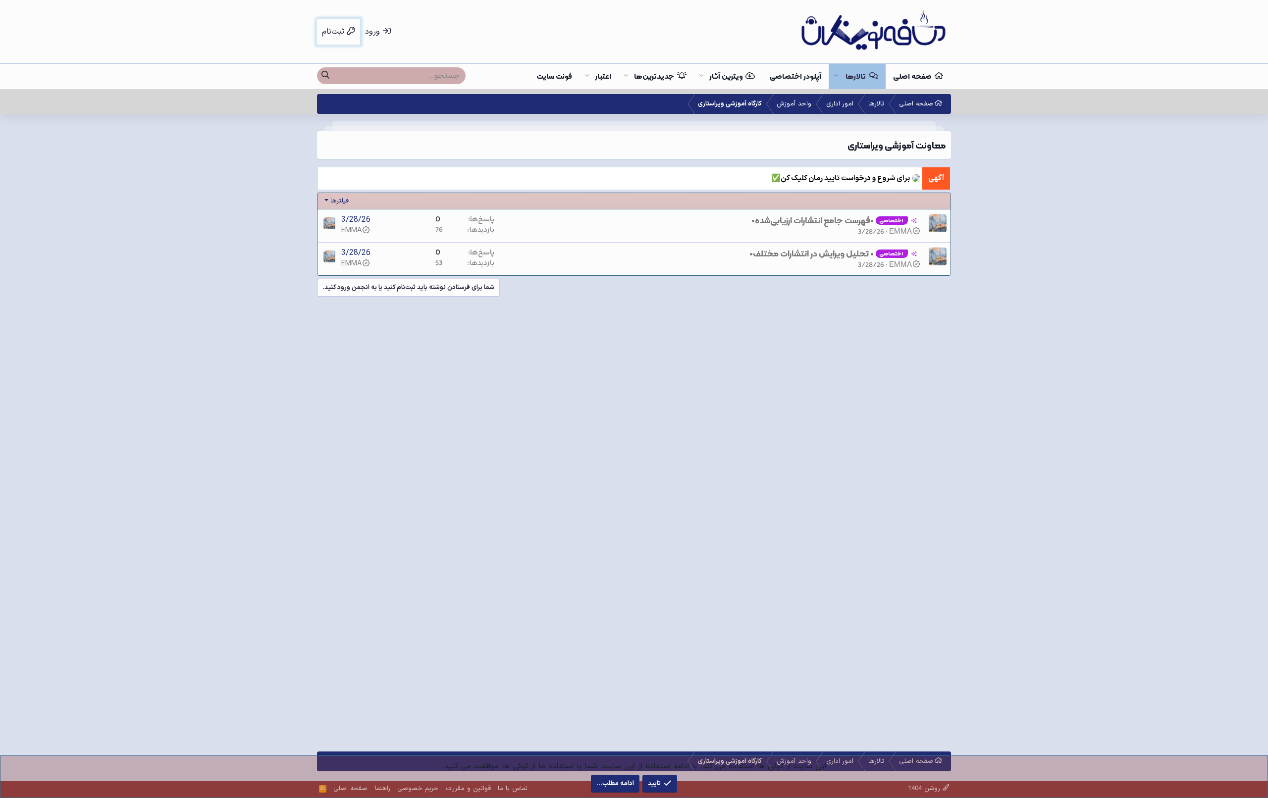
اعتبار (603, 76)
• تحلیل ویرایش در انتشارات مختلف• (811, 253)
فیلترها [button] (339, 201)
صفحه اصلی (912, 76)
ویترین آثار (726, 76)
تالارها (855, 76)
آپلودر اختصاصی (795, 76)
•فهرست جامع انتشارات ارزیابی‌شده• (812, 220)
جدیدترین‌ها (654, 76)
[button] (836, 76)
